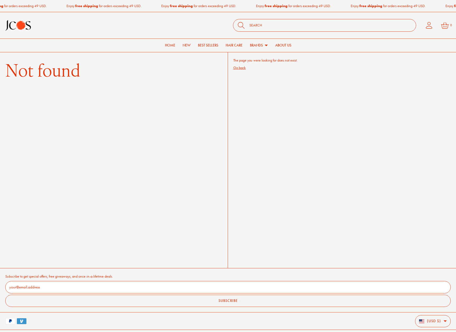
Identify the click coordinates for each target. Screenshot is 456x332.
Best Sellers (208, 45)
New (187, 45)
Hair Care (234, 45)
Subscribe (228, 300)
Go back (239, 68)
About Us (283, 45)
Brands (256, 45)
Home (170, 45)
